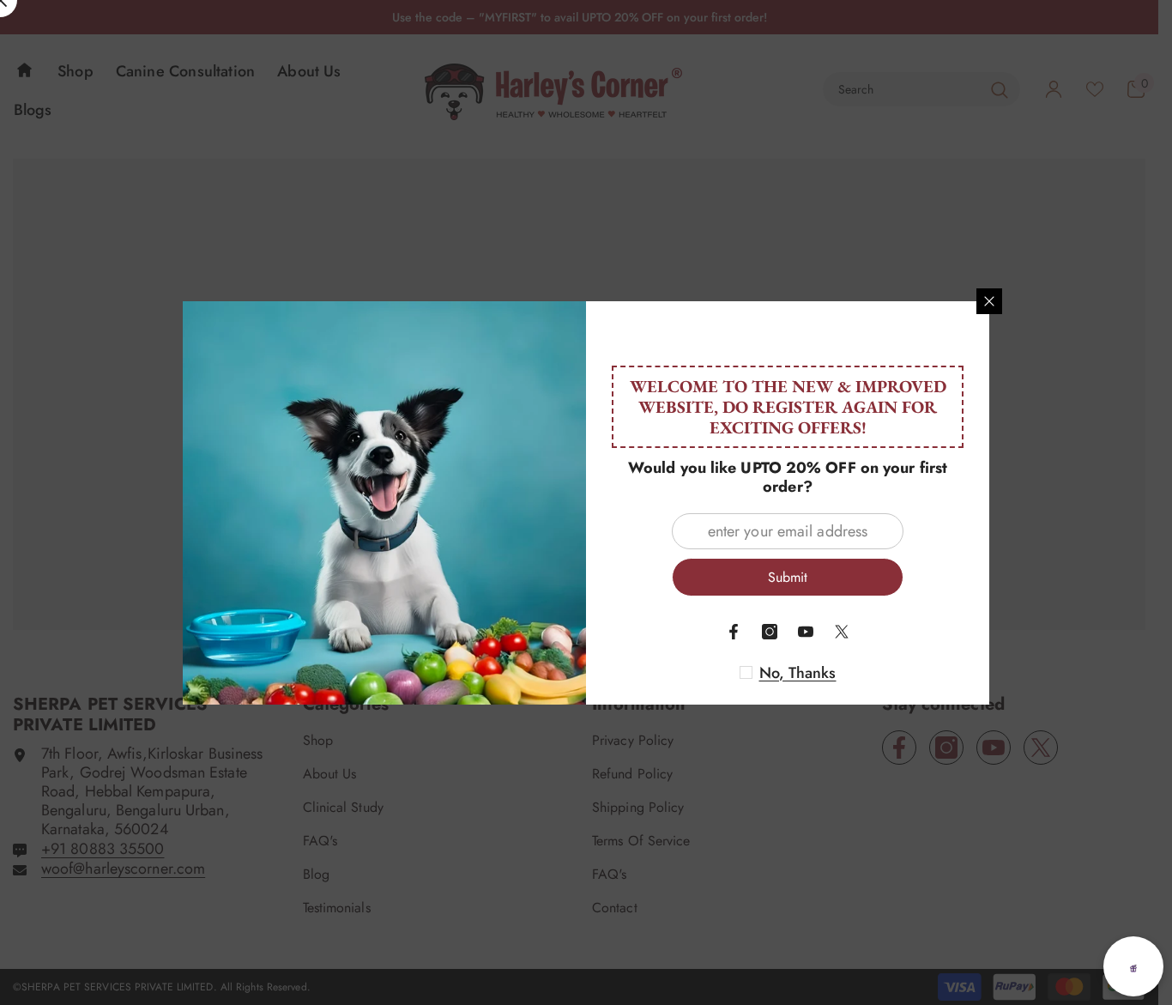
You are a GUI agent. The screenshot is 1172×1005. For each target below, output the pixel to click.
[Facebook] (734, 632)
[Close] (989, 301)
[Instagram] (770, 632)
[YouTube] (806, 632)
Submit (787, 577)
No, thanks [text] (798, 672)
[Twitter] (842, 632)
